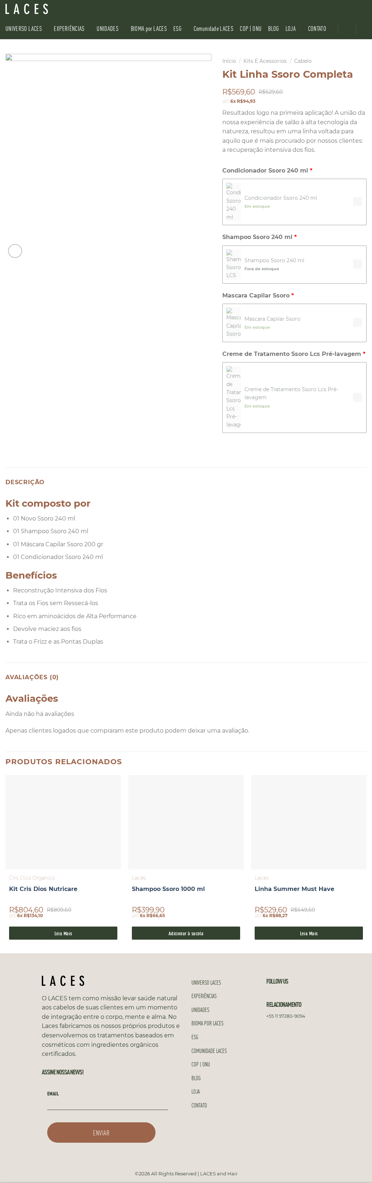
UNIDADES (107, 28)
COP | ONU (251, 28)
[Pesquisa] (364, 9)
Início (229, 61)
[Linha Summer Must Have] (309, 822)
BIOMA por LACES (149, 28)
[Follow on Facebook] (332, 8)
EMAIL (53, 1093)
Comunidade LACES (214, 28)
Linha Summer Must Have (294, 889)
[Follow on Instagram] (341, 8)
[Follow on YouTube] (351, 8)
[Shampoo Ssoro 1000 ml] (186, 822)
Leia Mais (63, 932)
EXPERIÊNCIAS (69, 28)
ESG (177, 28)
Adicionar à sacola (186, 932)
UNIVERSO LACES (23, 28)
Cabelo (303, 61)
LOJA (291, 28)
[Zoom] (15, 251)
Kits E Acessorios (265, 61)
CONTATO (317, 28)
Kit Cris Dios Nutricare (43, 889)
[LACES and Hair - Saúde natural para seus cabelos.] (41, 9)
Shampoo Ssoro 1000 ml (168, 889)
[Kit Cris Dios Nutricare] (63, 822)
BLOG (273, 28)
